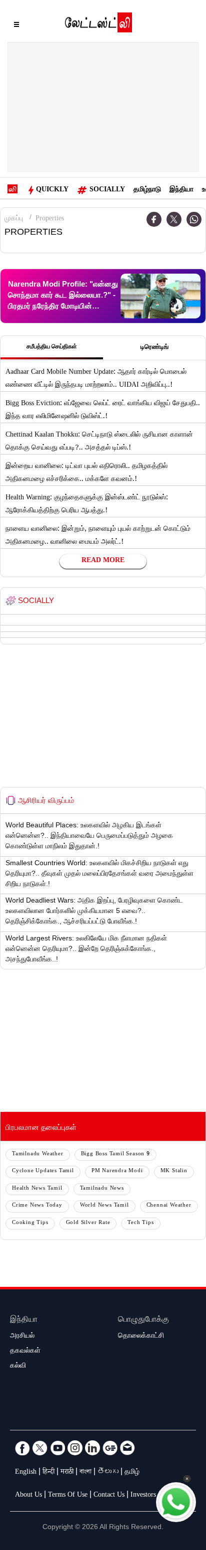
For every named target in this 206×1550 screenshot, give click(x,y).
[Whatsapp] (194, 219)
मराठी (67, 1472)
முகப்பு (13, 219)
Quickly (52, 190)
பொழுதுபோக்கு (143, 1320)
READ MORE (103, 561)
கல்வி (18, 1366)
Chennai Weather (169, 1206)
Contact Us (109, 1495)
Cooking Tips (30, 1223)
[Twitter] (174, 219)
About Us (28, 1495)
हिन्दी (48, 1472)
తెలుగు (108, 1472)
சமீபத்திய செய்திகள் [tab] (51, 347)
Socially (107, 190)
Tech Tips (141, 1223)
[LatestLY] (98, 24)
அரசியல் (22, 1336)
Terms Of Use (68, 1495)
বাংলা (86, 1472)
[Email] (127, 1447)
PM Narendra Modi (117, 1171)
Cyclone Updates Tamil (43, 1171)
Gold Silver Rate (88, 1223)
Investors (143, 1495)
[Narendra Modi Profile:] (160, 296)
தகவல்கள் (25, 1351)
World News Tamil (104, 1206)
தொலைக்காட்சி (141, 1336)
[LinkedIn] (92, 1447)
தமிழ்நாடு (147, 190)
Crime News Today (37, 1206)
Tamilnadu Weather (38, 1154)
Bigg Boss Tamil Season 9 (115, 1154)
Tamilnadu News (102, 1189)
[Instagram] (75, 1447)
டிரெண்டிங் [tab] (154, 348)
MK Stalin (174, 1171)
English (25, 1472)
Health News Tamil (37, 1189)
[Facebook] (154, 219)
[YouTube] (57, 1447)
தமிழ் (132, 1472)
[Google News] (110, 1447)
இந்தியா (182, 190)
